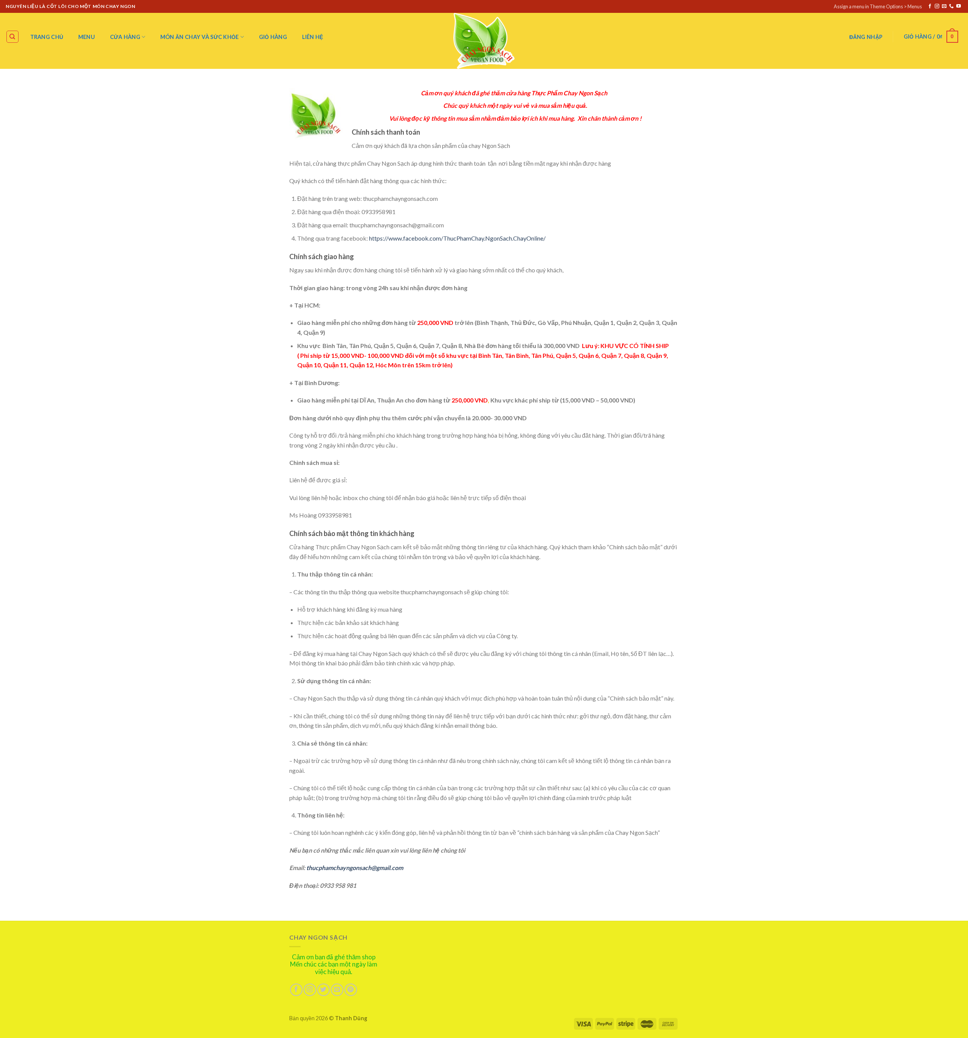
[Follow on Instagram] (937, 6)
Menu (86, 37)
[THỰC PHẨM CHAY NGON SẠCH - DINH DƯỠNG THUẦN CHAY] (484, 41)
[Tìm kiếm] (12, 37)
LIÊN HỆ (312, 37)
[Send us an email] (944, 6)
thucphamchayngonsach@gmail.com (354, 867)
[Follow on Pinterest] (350, 990)
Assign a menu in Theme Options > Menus (878, 6)
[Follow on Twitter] (323, 990)
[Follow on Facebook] (930, 6)
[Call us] (951, 6)
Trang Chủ (47, 37)
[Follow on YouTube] (958, 6)
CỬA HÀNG (125, 37)
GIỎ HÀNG (273, 37)
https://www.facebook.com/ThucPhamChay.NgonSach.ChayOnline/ (457, 238)
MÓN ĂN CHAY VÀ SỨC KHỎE (199, 37)
